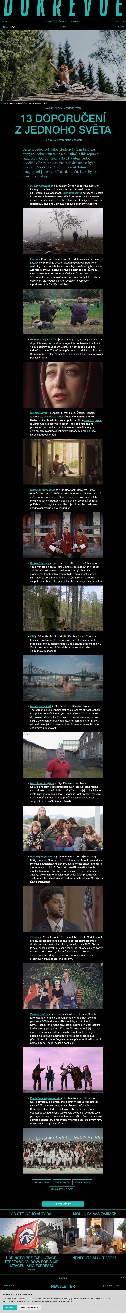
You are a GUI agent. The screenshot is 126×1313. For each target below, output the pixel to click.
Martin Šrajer (73, 140)
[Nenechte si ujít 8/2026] (94, 1236)
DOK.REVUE (7, 21)
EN (123, 21)
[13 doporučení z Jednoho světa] (63, 65)
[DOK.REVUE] (63, 9)
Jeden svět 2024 (41, 1182)
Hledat (121, 27)
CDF (118, 1286)
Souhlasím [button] (9, 1307)
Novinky (49, 108)
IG (118, 21)
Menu (63, 27)
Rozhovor (31, 1270)
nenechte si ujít (82, 1182)
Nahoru (63, 1278)
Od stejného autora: (31, 1214)
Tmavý (12, 27)
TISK (122, 1278)
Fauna (34, 259)
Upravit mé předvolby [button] (29, 1307)
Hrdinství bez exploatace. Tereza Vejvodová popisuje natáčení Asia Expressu (31, 1262)
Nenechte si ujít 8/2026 (94, 1258)
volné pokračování (55, 416)
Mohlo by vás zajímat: (94, 1214)
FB (112, 21)
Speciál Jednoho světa (68, 108)
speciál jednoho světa (62, 1189)
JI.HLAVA (108, 1286)
